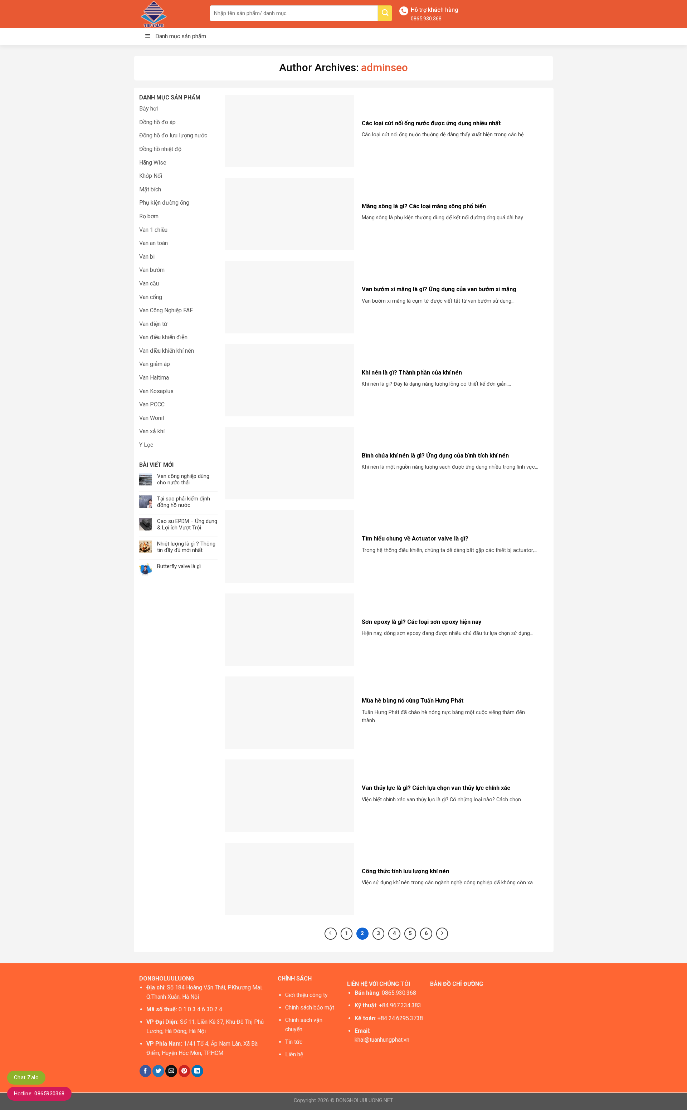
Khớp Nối (150, 175)
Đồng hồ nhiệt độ (160, 149)
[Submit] (385, 13)
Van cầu (149, 283)
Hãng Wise (152, 162)
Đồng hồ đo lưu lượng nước (173, 135)
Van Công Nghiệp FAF (166, 310)
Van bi (147, 256)
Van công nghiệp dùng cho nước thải (183, 479)
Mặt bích (150, 189)
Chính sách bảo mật (309, 1007)
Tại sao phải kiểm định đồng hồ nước (183, 501)
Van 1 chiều (153, 229)
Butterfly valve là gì (179, 566)
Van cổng (150, 297)
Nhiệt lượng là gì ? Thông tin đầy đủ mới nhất (186, 547)
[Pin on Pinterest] (184, 1071)
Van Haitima (154, 377)
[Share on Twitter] (158, 1071)
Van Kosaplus (156, 391)
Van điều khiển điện (163, 337)
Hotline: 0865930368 (39, 1093)
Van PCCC (152, 404)
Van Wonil (151, 418)
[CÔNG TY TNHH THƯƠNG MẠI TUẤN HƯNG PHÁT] (169, 14)
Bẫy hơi (148, 108)
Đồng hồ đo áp (157, 122)
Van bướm (152, 270)
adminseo (384, 67)
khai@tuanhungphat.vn (382, 1039)
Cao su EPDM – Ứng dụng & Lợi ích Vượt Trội (187, 524)
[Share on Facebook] (145, 1071)
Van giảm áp (154, 364)
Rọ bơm (149, 216)
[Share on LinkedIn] (197, 1071)
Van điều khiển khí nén (166, 350)
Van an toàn (153, 243)
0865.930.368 (426, 18)
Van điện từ (153, 324)
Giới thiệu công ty (306, 995)
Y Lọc (146, 444)
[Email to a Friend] (171, 1071)
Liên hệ (294, 1054)
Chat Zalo (26, 1077)
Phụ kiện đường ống (164, 202)
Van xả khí (152, 431)
